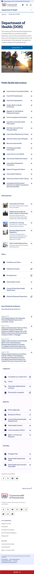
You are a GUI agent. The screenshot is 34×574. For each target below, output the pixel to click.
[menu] (31, 5)
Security (15, 560)
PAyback (4, 536)
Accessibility (4, 559)
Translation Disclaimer (6, 560)
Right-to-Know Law (7, 550)
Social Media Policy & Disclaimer (9, 562)
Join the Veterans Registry (9, 533)
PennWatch (4, 547)
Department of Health (9, 10)
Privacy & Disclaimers (14, 559)
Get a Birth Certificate (7, 530)
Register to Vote (6, 523)
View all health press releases (10, 309)
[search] (27, 5)
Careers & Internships (7, 544)
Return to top (26, 488)
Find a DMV (4, 526)
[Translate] (22, 4)
